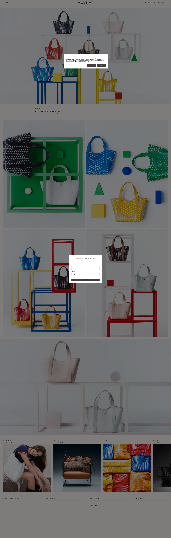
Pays (72, 265)
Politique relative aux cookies (84, 61)
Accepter (101, 65)
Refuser (91, 65)
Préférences (70, 65)
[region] (86, 61)
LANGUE (73, 271)
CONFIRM (85, 279)
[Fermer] (99, 257)
